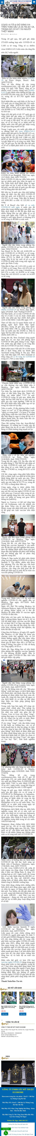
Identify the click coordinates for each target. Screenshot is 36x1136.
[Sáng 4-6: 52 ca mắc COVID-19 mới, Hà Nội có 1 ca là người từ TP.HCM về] (27, 994)
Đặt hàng (4, 1014)
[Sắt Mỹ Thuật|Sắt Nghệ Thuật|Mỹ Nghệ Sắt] (18, 2)
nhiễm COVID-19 (8, 310)
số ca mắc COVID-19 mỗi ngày (18, 206)
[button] (11, 15)
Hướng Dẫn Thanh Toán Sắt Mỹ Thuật (18, 1127)
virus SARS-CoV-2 (27, 131)
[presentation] (1, 13)
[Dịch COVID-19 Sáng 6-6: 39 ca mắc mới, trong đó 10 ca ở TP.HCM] (9, 998)
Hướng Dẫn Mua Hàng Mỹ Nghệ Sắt (18, 1124)
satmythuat (14, 34)
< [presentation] (1, 1020)
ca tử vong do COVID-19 (24, 357)
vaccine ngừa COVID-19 (11, 962)
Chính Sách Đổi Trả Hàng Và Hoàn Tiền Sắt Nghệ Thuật (18, 1134)
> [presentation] (2, 1020)
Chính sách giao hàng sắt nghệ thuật (18, 1131)
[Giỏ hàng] (34, 2)
